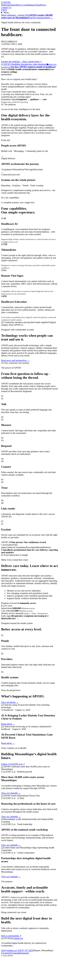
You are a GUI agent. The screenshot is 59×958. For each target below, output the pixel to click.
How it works (22, 5)
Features (12, 5)
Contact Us (6, 7)
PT (5, 10)
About (38, 5)
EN (2, 10)
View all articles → (9, 702)
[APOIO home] (6, 2)
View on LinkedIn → (11, 793)
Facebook (5, 953)
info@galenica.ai (8, 950)
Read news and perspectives (15, 360)
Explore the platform (12, 61)
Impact (32, 5)
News (43, 5)
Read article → (8, 724)
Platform (5, 5)
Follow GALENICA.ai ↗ (13, 764)
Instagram (24, 953)
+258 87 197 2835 (24, 950)
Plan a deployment (32, 61)
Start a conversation (11, 935)
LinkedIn (16, 953)
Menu (6, 12)
